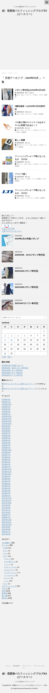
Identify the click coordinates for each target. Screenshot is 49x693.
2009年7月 (6, 515)
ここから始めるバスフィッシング (24, 681)
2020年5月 (6, 438)
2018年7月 (6, 481)
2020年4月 (6, 440)
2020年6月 (6, 436)
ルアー (5, 556)
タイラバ (28, 114)
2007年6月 (6, 534)
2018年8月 (6, 479)
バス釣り (35, 95)
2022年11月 (6, 419)
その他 (5, 548)
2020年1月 (6, 448)
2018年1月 (6, 496)
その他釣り (31, 93)
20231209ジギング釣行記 (26, 287)
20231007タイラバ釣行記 (26, 303)
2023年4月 (6, 407)
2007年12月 (7, 520)
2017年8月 (6, 508)
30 (5, 353)
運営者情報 (16, 666)
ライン (5, 551)
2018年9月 (6, 476)
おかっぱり (20, 95)
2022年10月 (7, 421)
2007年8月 (6, 529)
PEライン (20, 164)
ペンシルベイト (9, 575)
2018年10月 (7, 474)
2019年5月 (6, 460)
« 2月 (4, 357)
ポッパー (7, 578)
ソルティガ (29, 198)
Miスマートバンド (23, 145)
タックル (5, 545)
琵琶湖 (41, 114)
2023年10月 (7, 404)
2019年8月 (6, 452)
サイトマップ (26, 666)
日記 (28, 128)
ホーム (8, 666)
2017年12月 (7, 498)
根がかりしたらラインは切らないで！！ (18, 384)
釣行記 (29, 112)
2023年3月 (6, 409)
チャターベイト (9, 570)
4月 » (9, 357)
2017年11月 (6, 501)
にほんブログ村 (8, 229)
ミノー (6, 581)
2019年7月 (6, 455)
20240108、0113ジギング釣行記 (30, 255)
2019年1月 (6, 467)
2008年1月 (6, 517)
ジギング (28, 95)
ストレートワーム (10, 567)
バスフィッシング (9, 586)
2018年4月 (6, 488)
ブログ (41, 95)
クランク (7, 559)
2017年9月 (6, 505)
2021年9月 (6, 426)
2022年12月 (7, 416)
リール (5, 553)
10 (11, 340)
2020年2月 (6, 445)
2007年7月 (6, 532)
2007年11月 (6, 522)
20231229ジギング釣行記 (26, 271)
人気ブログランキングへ (12, 231)
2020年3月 (6, 443)
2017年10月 (7, 503)
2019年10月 (7, 450)
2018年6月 (6, 484)
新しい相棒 (20, 140)
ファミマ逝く (21, 174)
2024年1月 (6, 402)
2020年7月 (6, 433)
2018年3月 (6, 491)
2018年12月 (7, 469)
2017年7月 (6, 510)
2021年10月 (7, 424)
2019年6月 (6, 457)
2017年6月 (6, 513)
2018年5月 (6, 486)
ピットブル (43, 164)
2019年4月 (6, 462)
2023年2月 (6, 412)
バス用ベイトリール (38, 130)
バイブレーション (10, 573)
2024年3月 (6, 399)
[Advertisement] (24, 44)
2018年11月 (6, 472)
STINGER (35, 688)
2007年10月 (7, 525)
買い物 (4, 596)
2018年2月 (6, 493)
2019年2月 (6, 464)
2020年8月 (6, 431)
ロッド (5, 584)
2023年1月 (6, 414)
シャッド (7, 564)
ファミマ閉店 (36, 179)
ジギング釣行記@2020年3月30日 (30, 90)
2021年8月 (6, 428)
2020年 (10, 73)
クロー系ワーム (9, 562)
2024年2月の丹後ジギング (27, 239)
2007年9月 (6, 527)
